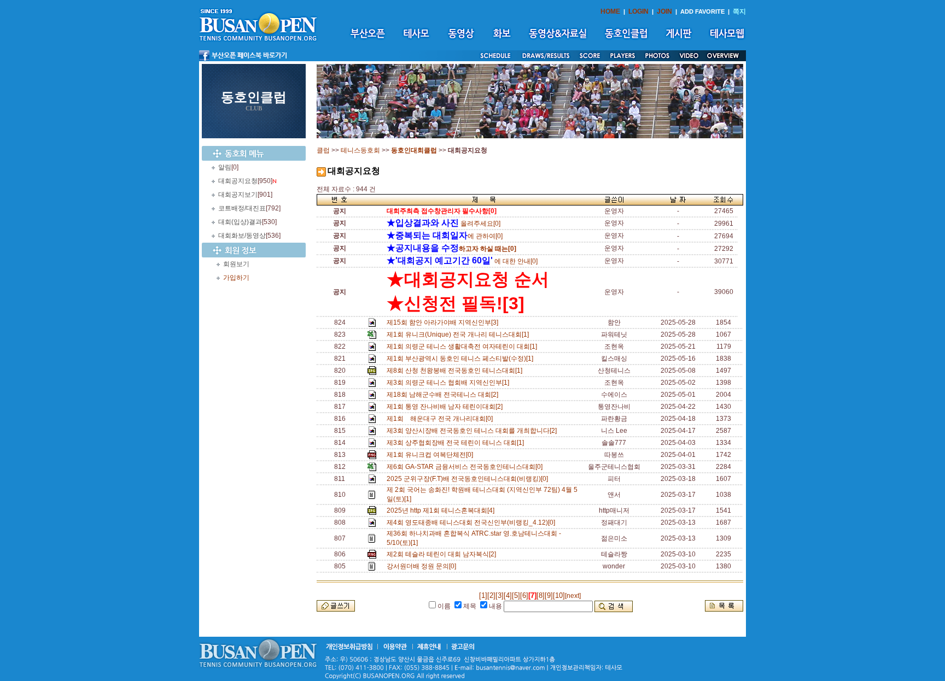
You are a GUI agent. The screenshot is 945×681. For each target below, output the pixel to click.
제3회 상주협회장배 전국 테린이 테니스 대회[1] (457, 443)
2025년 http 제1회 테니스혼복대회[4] (442, 510)
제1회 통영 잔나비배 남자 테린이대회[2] (446, 406)
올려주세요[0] (443, 223)
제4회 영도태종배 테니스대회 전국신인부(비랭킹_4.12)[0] (472, 522)
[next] (573, 596)
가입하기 (236, 277)
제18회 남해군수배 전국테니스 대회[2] (444, 394)
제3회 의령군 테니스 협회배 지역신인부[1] (449, 382)
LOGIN (638, 11)
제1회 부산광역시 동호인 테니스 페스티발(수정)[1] (461, 358)
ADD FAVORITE (702, 11)
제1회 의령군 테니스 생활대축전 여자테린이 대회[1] (463, 346)
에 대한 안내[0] (462, 261)
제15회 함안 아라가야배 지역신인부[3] (444, 322)
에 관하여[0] (445, 236)
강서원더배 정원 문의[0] (423, 566)
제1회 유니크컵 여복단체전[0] (431, 455)
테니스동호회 (360, 150)
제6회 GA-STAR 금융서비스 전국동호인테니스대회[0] (466, 467)
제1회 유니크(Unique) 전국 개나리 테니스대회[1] (459, 334)
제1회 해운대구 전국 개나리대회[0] (441, 418)
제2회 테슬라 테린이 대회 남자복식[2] (443, 554)
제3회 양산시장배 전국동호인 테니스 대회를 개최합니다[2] (473, 431)
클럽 (323, 150)
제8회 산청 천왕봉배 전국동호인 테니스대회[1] (456, 370)
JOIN (664, 11)
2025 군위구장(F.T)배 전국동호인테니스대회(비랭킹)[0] (469, 479)
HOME (610, 11)
